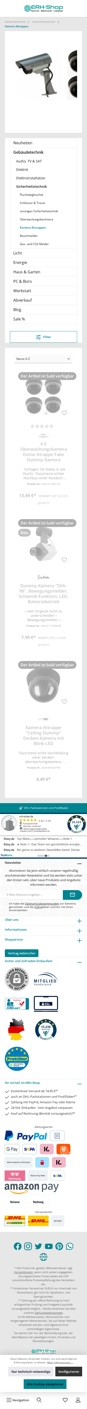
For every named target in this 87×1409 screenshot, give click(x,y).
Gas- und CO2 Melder (34, 244)
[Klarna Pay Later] (14, 1175)
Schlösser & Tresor (32, 203)
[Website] (43, 1257)
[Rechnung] (38, 1202)
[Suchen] (39, 1400)
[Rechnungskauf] (57, 1135)
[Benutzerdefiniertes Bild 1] (14, 1220)
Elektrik (22, 169)
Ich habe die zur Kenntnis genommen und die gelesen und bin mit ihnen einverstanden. (42, 907)
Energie (20, 262)
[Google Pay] (12, 1149)
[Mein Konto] (78, 1400)
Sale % (19, 319)
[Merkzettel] (65, 1400)
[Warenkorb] (52, 1400)
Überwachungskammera (36, 219)
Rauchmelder (29, 236)
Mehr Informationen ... (60, 1362)
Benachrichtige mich (43, 500)
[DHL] (38, 1220)
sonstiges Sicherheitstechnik (39, 211)
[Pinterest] (59, 1246)
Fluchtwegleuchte (31, 195)
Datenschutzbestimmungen (42, 903)
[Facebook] (17, 1246)
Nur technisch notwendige (30, 1371)
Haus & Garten (26, 272)
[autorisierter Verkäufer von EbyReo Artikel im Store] (46, 1029)
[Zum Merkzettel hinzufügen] (64, 412)
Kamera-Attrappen (33, 227)
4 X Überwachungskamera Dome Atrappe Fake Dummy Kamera (43, 451)
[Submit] (72, 895)
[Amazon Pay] (31, 1189)
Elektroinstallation (30, 178)
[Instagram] (28, 1246)
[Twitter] (38, 1246)
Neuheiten (22, 142)
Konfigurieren (68, 1371)
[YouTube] (49, 1246)
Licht (17, 253)
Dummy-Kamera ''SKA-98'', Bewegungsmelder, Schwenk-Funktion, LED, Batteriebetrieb (43, 593)
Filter (46, 337)
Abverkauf (22, 300)
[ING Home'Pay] (63, 1149)
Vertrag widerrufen (21, 953)
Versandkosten (23, 1272)
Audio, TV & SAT (29, 161)
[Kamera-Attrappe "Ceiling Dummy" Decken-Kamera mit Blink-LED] (43, 685)
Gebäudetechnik (28, 152)
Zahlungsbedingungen (49, 1313)
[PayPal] (25, 1135)
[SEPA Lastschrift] (29, 1149)
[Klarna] (47, 1149)
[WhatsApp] (69, 1246)
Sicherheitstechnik (31, 186)
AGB (37, 907)
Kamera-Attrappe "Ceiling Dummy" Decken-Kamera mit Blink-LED (43, 735)
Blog (17, 309)
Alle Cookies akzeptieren (45, 1384)
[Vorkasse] (14, 1202)
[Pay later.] (59, 1162)
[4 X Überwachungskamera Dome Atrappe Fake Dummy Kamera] (43, 396)
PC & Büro (22, 281)
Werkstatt (22, 290)
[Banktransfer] (57, 1175)
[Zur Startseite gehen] (43, 8)
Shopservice (14, 939)
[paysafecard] (42, 1162)
